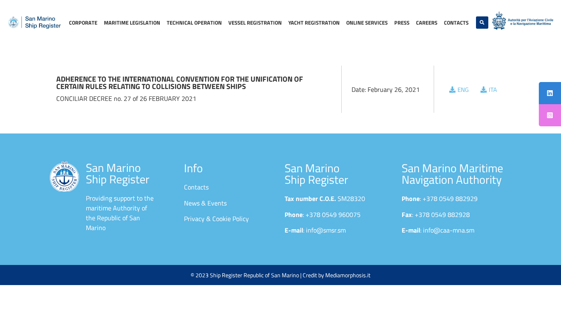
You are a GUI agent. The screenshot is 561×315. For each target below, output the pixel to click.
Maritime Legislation (132, 22)
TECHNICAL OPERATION (194, 22)
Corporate (83, 22)
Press (401, 22)
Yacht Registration (314, 22)
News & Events (205, 203)
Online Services (367, 22)
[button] (482, 22)
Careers (426, 22)
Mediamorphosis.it (347, 275)
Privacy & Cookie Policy (216, 219)
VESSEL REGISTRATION (255, 22)
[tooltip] (550, 93)
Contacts (456, 22)
